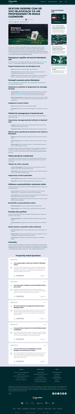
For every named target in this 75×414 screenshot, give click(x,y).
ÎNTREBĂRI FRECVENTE (57, 377)
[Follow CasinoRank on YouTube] (61, 394)
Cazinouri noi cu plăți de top (21, 379)
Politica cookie (17, 412)
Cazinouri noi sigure (21, 374)
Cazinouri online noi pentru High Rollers (21, 376)
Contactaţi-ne (57, 381)
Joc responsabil (41, 376)
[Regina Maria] (27, 403)
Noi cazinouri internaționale (40, 377)
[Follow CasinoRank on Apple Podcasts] (66, 394)
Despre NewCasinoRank (57, 372)
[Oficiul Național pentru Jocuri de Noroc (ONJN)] (22, 403)
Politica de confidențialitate (31, 412)
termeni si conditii (45, 412)
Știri (66, 1)
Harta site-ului (57, 412)
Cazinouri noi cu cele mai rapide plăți (21, 372)
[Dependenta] (47, 403)
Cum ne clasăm (57, 376)
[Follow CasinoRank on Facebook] (53, 394)
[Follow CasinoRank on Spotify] (63, 394)
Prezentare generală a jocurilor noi (40, 374)
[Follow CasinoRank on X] (58, 394)
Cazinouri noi (43, 1)
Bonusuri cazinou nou (52, 1)
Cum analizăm (57, 374)
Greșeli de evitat (41, 372)
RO (9, 393)
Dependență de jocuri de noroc (41, 379)
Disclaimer (57, 379)
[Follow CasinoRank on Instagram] (56, 394)
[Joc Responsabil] (40, 403)
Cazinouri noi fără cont (21, 377)
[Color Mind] (33, 403)
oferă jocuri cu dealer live (20, 94)
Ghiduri (60, 1)
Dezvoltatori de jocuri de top (40, 381)
